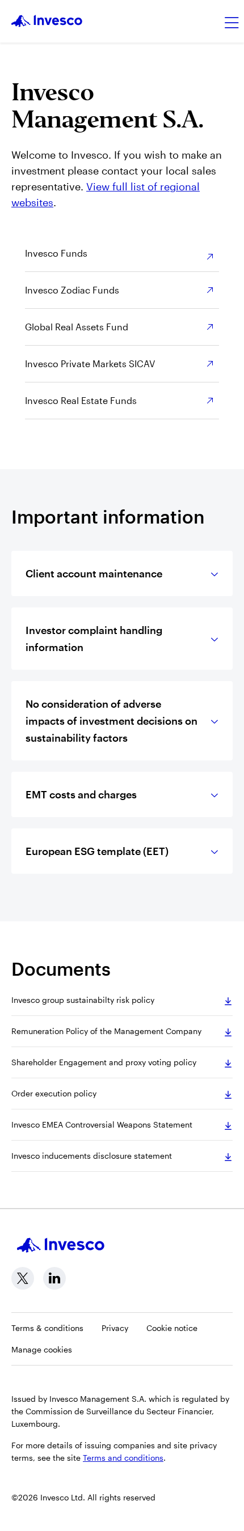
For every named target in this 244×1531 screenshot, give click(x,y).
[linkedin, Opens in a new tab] (54, 1278)
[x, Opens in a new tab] (22, 1278)
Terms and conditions (123, 1457)
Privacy (115, 1328)
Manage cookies (41, 1349)
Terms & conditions (47, 1328)
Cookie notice (171, 1328)
